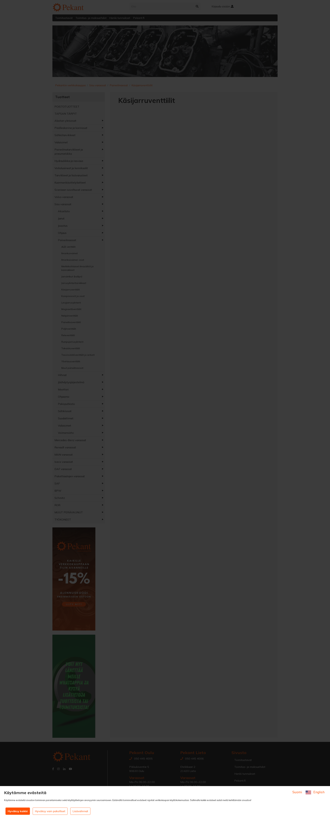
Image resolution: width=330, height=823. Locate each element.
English (318, 792)
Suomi (297, 792)
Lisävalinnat (80, 811)
